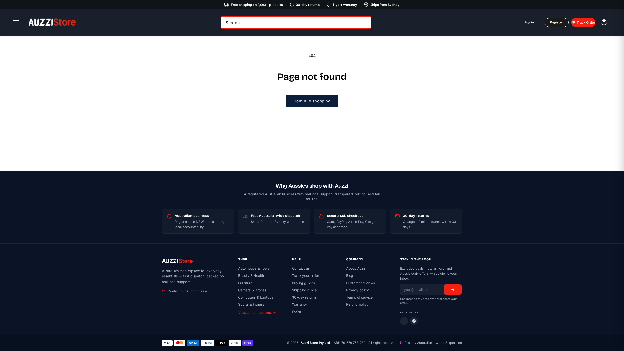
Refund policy (357, 304)
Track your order (305, 275)
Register (556, 22)
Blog (349, 275)
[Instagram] (414, 321)
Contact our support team (187, 291)
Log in (529, 22)
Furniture (245, 283)
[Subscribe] (453, 289)
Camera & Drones (252, 290)
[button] (603, 22)
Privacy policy (357, 290)
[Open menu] (16, 22)
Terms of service (359, 297)
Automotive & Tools (253, 268)
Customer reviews (360, 283)
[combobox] (296, 22)
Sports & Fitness (251, 304)
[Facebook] (404, 321)
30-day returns (304, 297)
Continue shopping (312, 101)
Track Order (586, 22)
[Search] (365, 22)
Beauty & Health (251, 275)
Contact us (301, 268)
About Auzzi (356, 268)
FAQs (296, 312)
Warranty (299, 304)
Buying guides (303, 283)
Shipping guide (304, 290)
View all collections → (256, 313)
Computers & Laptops (255, 297)
